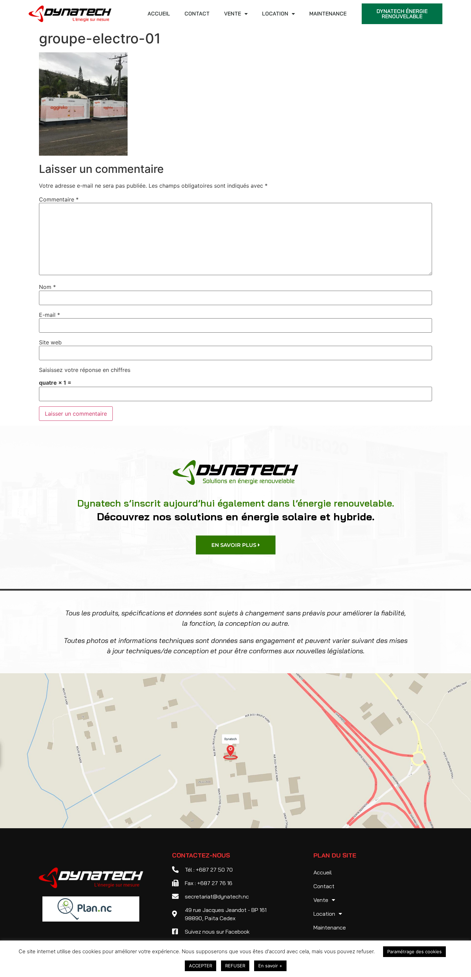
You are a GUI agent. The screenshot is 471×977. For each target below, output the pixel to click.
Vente (232, 13)
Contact (197, 13)
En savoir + (270, 965)
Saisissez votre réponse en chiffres (84, 370)
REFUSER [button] (235, 965)
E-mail (49, 315)
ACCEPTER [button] (200, 965)
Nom (47, 287)
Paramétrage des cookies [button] (414, 951)
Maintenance (328, 13)
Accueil (159, 13)
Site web (50, 342)
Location (275, 13)
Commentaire (59, 199)
